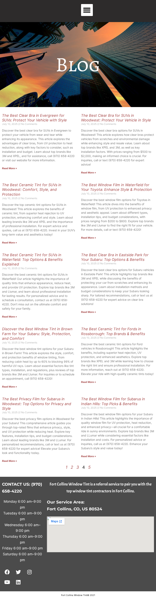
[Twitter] (18, 572)
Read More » (9, 168)
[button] (87, 10)
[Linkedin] (18, 582)
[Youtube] (7, 582)
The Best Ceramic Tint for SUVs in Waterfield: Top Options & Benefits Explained (32, 260)
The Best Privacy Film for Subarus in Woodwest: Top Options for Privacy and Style (36, 404)
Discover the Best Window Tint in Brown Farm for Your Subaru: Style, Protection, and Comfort (37, 334)
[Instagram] (29, 572)
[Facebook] (7, 572)
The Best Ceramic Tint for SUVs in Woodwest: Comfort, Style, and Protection (31, 189)
